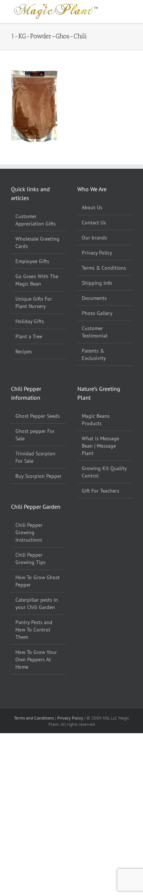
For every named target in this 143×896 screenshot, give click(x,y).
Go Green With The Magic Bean (36, 280)
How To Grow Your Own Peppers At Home (36, 659)
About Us (92, 207)
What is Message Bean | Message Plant (100, 445)
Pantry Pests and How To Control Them (33, 629)
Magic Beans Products (96, 420)
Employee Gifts (32, 261)
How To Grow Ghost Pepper (37, 581)
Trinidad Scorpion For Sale (35, 457)
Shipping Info (97, 283)
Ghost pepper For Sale (35, 435)
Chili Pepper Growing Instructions (29, 532)
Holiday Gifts (29, 321)
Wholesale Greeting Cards (37, 242)
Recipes (23, 351)
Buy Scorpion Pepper (38, 476)
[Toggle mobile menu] (129, 6)
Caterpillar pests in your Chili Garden (36, 603)
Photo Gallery (97, 313)
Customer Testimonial (94, 332)
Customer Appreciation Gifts (35, 220)
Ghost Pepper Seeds (37, 416)
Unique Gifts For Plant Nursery (33, 302)
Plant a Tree (28, 336)
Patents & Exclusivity (94, 354)
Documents (94, 298)
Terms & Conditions (104, 268)
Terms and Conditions (34, 718)
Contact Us (94, 222)
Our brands (94, 237)
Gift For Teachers (100, 490)
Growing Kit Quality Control (104, 472)
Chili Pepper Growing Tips (30, 559)
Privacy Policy (97, 252)
